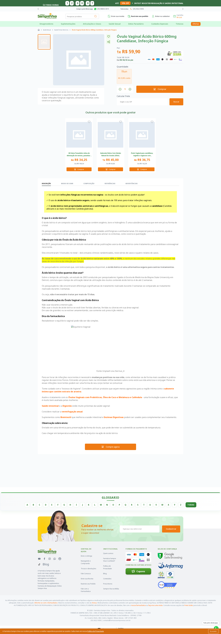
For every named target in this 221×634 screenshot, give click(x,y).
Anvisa (94, 603)
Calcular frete (123, 96)
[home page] (39, 30)
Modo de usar (67, 183)
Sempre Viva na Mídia (111, 589)
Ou (79, 164)
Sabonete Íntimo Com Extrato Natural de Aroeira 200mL (110, 154)
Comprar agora (123, 9)
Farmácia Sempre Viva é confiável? (109, 559)
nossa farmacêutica (138, 605)
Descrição (46, 183)
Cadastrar (171, 529)
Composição (88, 183)
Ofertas (195, 24)
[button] (183, 9)
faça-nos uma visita (155, 605)
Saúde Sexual (115, 24)
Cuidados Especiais (159, 24)
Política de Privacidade (107, 567)
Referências (110, 183)
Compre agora (112, 446)
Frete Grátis (188, 605)
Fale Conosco (86, 573)
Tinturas (179, 24)
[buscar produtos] (95, 16)
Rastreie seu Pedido (88, 584)
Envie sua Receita (87, 579)
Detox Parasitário (136, 24)
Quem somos (108, 553)
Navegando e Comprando (86, 562)
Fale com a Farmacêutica (86, 590)
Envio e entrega (86, 556)
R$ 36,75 (142, 160)
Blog (105, 573)
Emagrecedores (46, 24)
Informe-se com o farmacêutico (46, 603)
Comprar (162, 89)
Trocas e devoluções (88, 568)
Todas (190, 505)
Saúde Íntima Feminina (61, 30)
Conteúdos (107, 579)
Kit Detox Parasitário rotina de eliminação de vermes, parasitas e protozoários (79, 154)
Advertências (131, 183)
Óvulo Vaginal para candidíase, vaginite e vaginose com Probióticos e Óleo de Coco (142, 154)
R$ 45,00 (110, 160)
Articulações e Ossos (92, 24)
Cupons (140, 571)
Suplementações (68, 24)
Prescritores (107, 584)
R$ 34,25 (79, 160)
